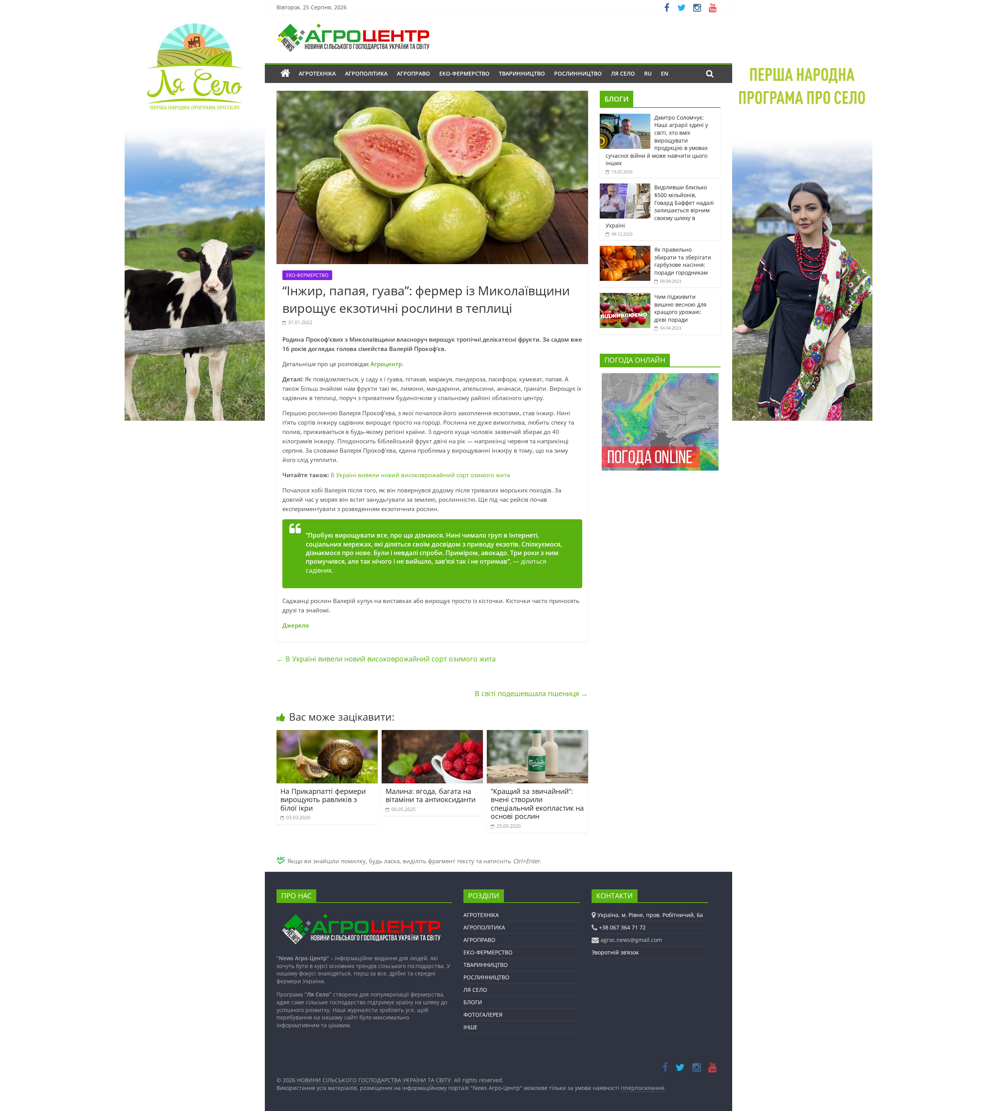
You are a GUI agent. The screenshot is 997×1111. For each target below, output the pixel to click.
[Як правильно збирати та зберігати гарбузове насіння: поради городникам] (625, 250)
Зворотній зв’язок (615, 952)
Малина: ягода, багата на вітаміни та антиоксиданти (431, 795)
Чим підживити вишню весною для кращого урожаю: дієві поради (680, 308)
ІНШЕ (470, 1027)
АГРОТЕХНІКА (317, 73)
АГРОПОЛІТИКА (366, 73)
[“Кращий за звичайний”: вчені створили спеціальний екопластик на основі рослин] (537, 734)
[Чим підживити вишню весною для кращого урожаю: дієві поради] (625, 297)
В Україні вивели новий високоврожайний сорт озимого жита (420, 475)
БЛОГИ (616, 99)
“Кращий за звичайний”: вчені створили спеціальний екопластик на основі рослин (537, 804)
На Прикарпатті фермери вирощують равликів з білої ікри (323, 800)
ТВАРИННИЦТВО (522, 73)
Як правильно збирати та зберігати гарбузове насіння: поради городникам (682, 261)
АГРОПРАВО (413, 73)
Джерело (295, 625)
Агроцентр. (386, 364)
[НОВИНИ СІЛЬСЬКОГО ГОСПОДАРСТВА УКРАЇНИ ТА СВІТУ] (353, 27)
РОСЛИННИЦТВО (578, 73)
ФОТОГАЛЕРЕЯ (482, 1014)
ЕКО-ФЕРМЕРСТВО (464, 73)
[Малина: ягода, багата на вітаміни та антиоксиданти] (432, 734)
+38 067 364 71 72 (622, 927)
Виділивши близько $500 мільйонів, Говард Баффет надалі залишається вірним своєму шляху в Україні (660, 206)
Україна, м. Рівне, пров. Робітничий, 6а (650, 915)
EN (664, 73)
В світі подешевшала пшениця (531, 693)
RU (648, 73)
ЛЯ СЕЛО (623, 73)
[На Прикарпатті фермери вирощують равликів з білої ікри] (327, 734)
